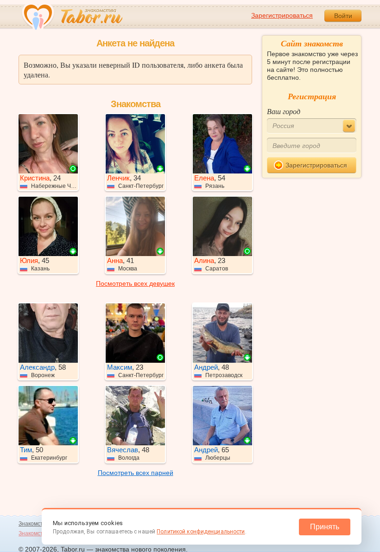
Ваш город (283, 111)
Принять (324, 527)
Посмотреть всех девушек (135, 283)
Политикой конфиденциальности (201, 531)
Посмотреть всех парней (135, 472)
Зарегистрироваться (282, 15)
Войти (343, 15)
